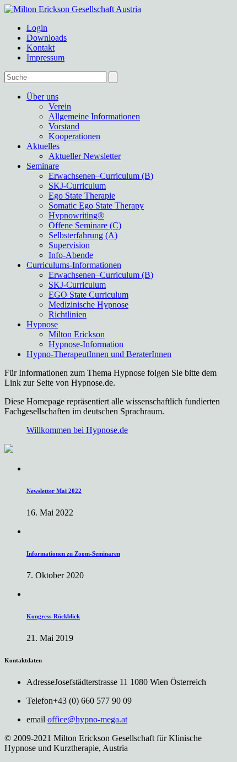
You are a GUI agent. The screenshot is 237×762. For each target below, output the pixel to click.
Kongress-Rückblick (53, 616)
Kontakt (40, 47)
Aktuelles (43, 146)
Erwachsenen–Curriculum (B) (101, 175)
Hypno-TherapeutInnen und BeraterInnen (98, 354)
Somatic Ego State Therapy (96, 205)
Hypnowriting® (76, 215)
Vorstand (64, 126)
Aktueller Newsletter (85, 156)
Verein (60, 106)
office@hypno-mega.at (87, 719)
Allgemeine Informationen (94, 116)
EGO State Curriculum (88, 294)
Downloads (46, 37)
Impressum (45, 57)
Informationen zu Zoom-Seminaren (73, 553)
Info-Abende (71, 255)
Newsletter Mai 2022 (54, 490)
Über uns (42, 96)
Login (36, 27)
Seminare (42, 166)
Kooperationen (74, 136)
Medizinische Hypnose (88, 304)
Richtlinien (68, 314)
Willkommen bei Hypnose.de (77, 430)
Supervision (69, 245)
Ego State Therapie (82, 195)
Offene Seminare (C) (85, 225)
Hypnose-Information (86, 344)
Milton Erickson (77, 334)
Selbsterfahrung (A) (83, 235)
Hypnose (42, 324)
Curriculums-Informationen (73, 265)
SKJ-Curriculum (77, 185)
